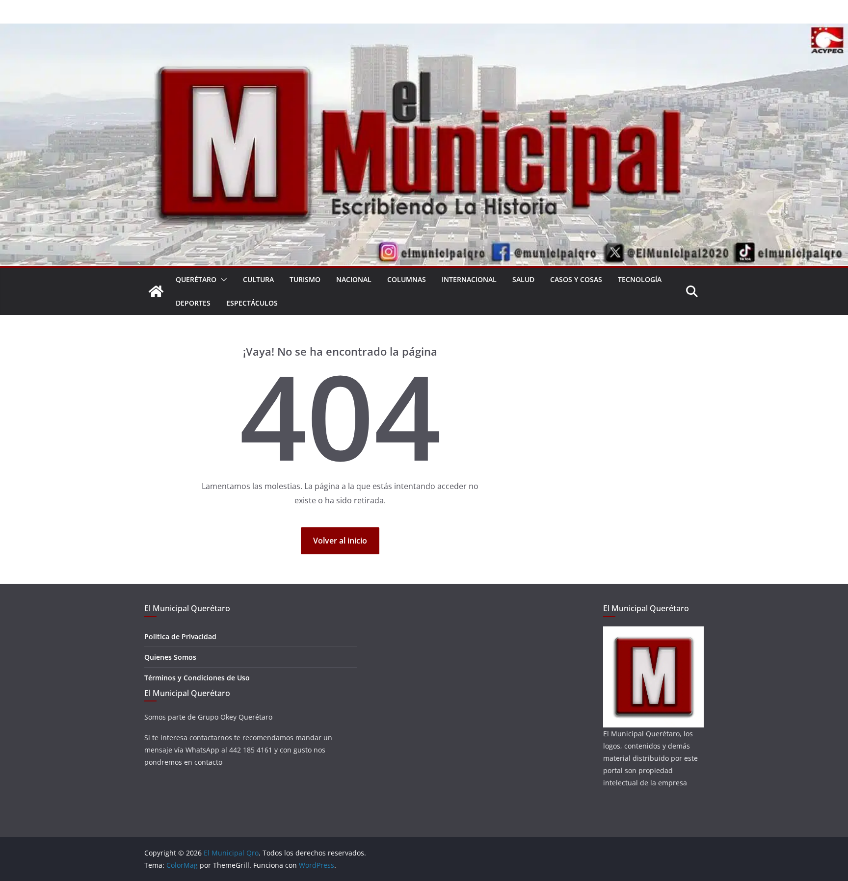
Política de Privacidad (180, 636)
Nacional (353, 279)
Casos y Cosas (576, 279)
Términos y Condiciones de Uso (197, 677)
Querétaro (196, 279)
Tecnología (640, 279)
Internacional (469, 279)
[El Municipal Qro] (424, 30)
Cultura (258, 279)
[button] (221, 279)
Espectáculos (252, 303)
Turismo (305, 279)
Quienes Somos (170, 657)
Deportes (193, 303)
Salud (523, 279)
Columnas (406, 279)
